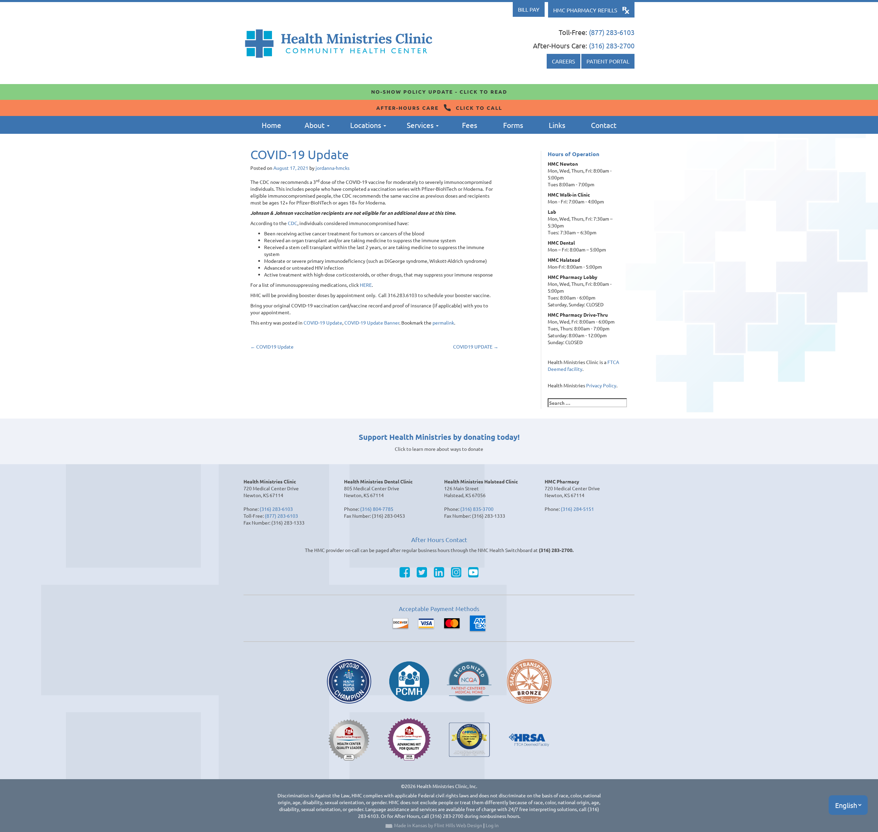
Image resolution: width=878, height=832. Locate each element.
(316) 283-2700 (611, 45)
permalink (443, 322)
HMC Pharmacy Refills (585, 10)
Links (557, 124)
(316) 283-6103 (276, 509)
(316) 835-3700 (477, 509)
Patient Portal (607, 61)
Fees (469, 124)
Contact (603, 124)
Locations (366, 124)
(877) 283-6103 (611, 32)
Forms (513, 124)
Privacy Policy (601, 385)
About (315, 124)
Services (421, 124)
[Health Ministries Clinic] (339, 43)
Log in (492, 825)
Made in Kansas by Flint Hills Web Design (438, 825)
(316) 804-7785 (376, 509)
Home (271, 124)
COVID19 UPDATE (475, 346)
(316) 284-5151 (577, 509)
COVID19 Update (272, 346)
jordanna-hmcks (332, 168)
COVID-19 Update (323, 322)
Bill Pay (528, 9)
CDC (292, 223)
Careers (563, 61)
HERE (366, 285)
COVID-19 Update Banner (371, 322)
